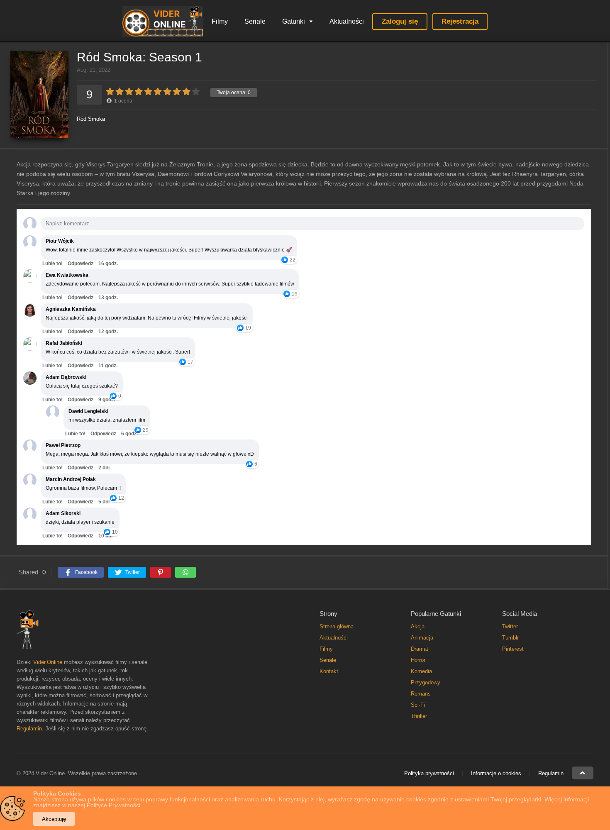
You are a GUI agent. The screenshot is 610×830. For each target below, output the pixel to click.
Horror (418, 660)
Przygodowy (425, 682)
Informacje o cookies (496, 773)
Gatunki (293, 21)
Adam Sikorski (63, 513)
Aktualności (346, 21)
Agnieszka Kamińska (71, 309)
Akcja (418, 626)
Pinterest (513, 649)
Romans (421, 694)
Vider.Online (47, 662)
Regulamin (29, 728)
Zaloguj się (400, 21)
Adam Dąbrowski (66, 377)
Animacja (422, 638)
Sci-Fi (418, 705)
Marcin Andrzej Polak (71, 479)
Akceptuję (54, 819)
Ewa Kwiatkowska (67, 275)
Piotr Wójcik (60, 241)
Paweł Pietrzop (63, 445)
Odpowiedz (80, 263)
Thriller (419, 716)
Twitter (510, 626)
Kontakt (329, 671)
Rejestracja (460, 21)
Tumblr (510, 638)
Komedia (421, 671)
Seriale (255, 21)
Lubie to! (52, 263)
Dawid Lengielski (88, 411)
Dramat (419, 649)
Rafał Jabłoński (64, 343)
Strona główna (337, 626)
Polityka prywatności (429, 773)
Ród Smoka (91, 119)
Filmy (220, 21)
